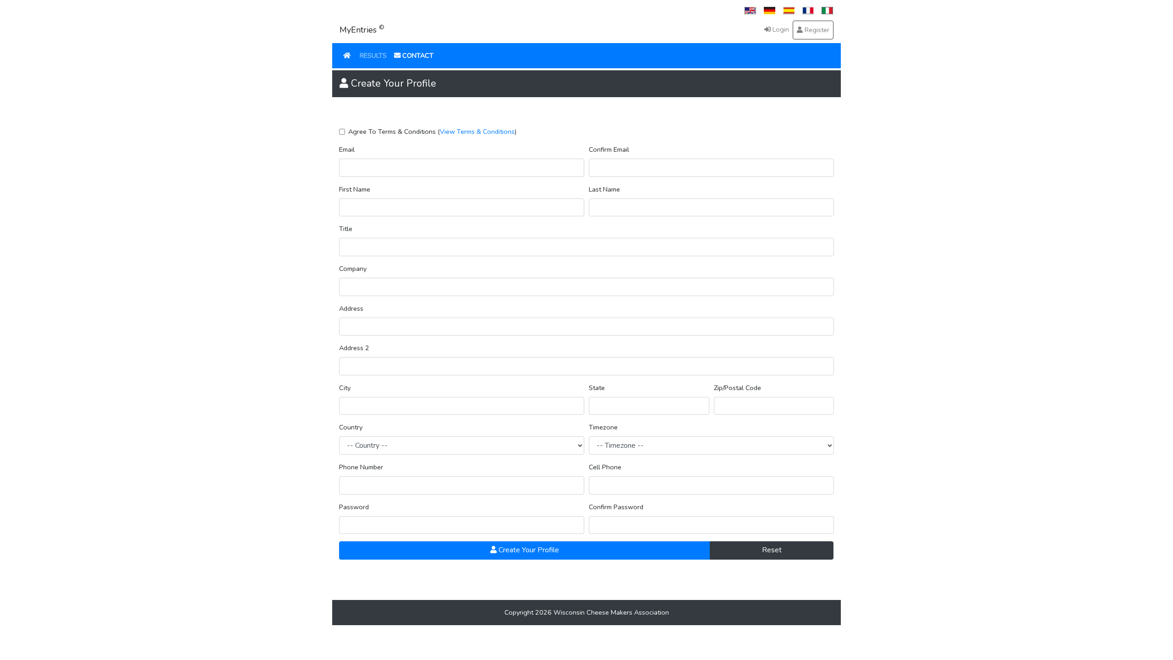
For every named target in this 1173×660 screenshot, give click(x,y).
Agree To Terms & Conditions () (432, 131)
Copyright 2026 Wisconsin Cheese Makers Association (586, 612)
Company (353, 268)
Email (347, 149)
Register (816, 29)
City (345, 387)
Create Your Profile (528, 550)
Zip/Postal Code (737, 387)
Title (345, 228)
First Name (354, 189)
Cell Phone (605, 467)
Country (350, 427)
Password (354, 507)
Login (780, 29)
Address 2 (354, 347)
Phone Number (361, 467)
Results (373, 55)
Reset (772, 550)
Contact (416, 55)
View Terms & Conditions (477, 131)
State (597, 387)
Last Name (604, 189)
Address (351, 308)
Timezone (603, 427)
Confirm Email (609, 149)
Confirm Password (616, 507)
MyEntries (362, 29)
